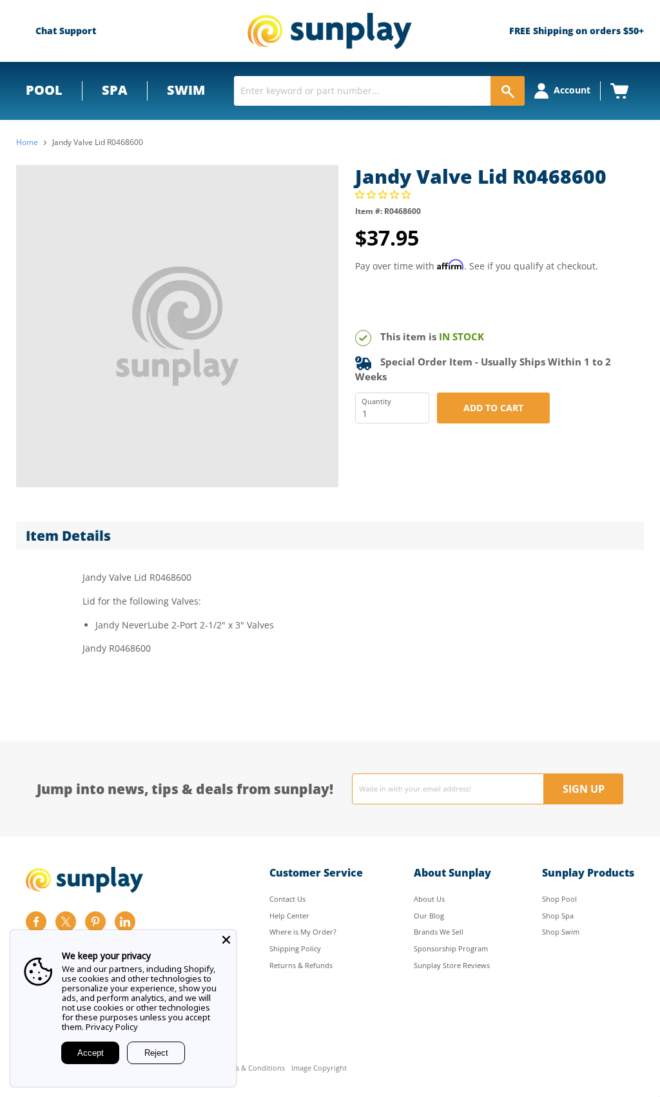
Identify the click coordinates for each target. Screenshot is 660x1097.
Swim (186, 90)
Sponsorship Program (451, 948)
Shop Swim (560, 932)
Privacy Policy (112, 1027)
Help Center (289, 915)
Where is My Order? (302, 932)
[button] (384, 194)
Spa (115, 90)
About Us (429, 899)
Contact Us (287, 899)
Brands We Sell (438, 932)
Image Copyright (319, 1068)
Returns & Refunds (301, 965)
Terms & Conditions (251, 1068)
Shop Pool (559, 899)
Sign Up (584, 789)
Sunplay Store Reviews (452, 965)
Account (572, 90)
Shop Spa (558, 915)
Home (27, 142)
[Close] (226, 939)
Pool (44, 90)
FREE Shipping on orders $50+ (576, 30)
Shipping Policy (295, 948)
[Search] (507, 91)
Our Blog (429, 915)
